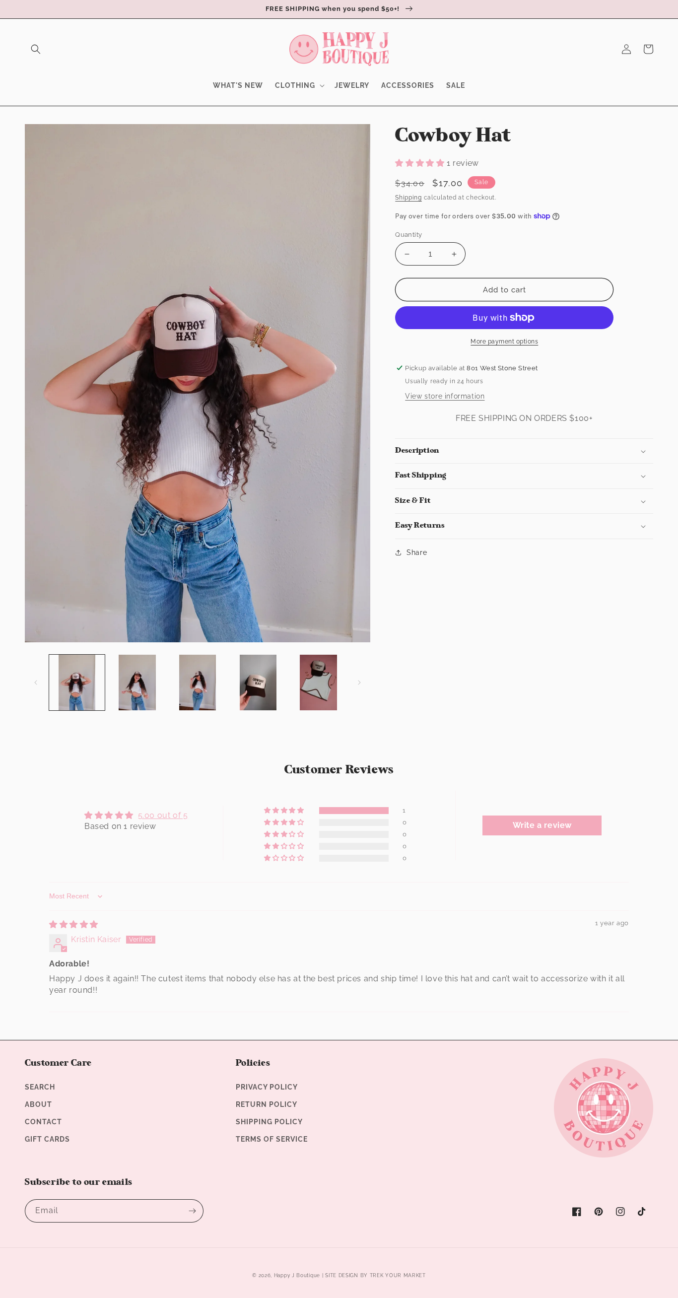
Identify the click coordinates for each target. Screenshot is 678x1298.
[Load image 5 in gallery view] (318, 682)
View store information (444, 396)
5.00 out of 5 (163, 815)
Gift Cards (47, 1139)
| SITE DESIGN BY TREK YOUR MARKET (374, 1275)
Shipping (408, 197)
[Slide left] (36, 682)
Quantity (408, 234)
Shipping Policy (269, 1122)
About (38, 1104)
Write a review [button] (542, 825)
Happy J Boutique (297, 1275)
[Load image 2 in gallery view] (137, 682)
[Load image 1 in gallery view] (77, 682)
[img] (73, 924)
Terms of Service (272, 1139)
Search (40, 1087)
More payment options (504, 341)
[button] (36, 49)
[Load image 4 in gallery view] (258, 682)
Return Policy (266, 1104)
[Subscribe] (192, 1211)
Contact (43, 1122)
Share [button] (417, 552)
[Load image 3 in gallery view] (197, 682)
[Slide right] (359, 682)
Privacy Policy (267, 1087)
